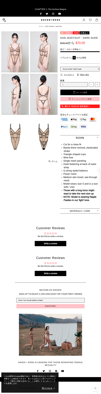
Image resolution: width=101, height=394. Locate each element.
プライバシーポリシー (28, 388)
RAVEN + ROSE (50, 19)
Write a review (50, 243)
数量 (62, 80)
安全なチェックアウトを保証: (74, 115)
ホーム (41, 26)
